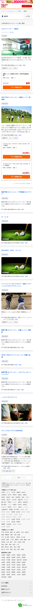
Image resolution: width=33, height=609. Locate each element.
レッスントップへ (27, 6)
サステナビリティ (21, 600)
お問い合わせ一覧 (11, 600)
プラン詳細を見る (16, 87)
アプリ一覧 (4, 600)
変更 (28, 16)
